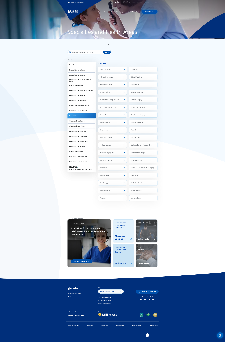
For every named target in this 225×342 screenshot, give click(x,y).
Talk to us (139, 2)
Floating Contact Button (220, 335)
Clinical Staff (114, 12)
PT (152, 2)
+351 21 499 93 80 (105, 301)
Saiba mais (120, 263)
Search (107, 52)
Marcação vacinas (120, 237)
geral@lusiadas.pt (105, 297)
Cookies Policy (104, 325)
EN (156, 2)
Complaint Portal (153, 325)
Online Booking (149, 12)
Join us (134, 2)
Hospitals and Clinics (101, 12)
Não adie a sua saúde (80, 261)
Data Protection (120, 325)
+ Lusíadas (146, 2)
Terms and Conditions (73, 325)
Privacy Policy (90, 325)
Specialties (135, 12)
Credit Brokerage (136, 325)
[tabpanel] (101, 243)
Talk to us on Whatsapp (148, 291)
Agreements (125, 12)
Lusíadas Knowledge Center (74, 293)
